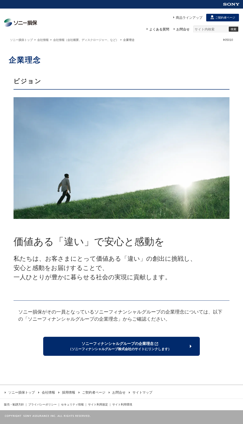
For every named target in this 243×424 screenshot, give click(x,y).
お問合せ (119, 392)
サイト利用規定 (98, 404)
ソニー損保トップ (21, 40)
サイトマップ (142, 392)
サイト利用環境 (122, 404)
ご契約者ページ (93, 392)
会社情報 (43, 40)
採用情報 (68, 392)
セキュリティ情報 (72, 404)
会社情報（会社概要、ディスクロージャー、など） (86, 40)
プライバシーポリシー (42, 404)
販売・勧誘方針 (14, 404)
